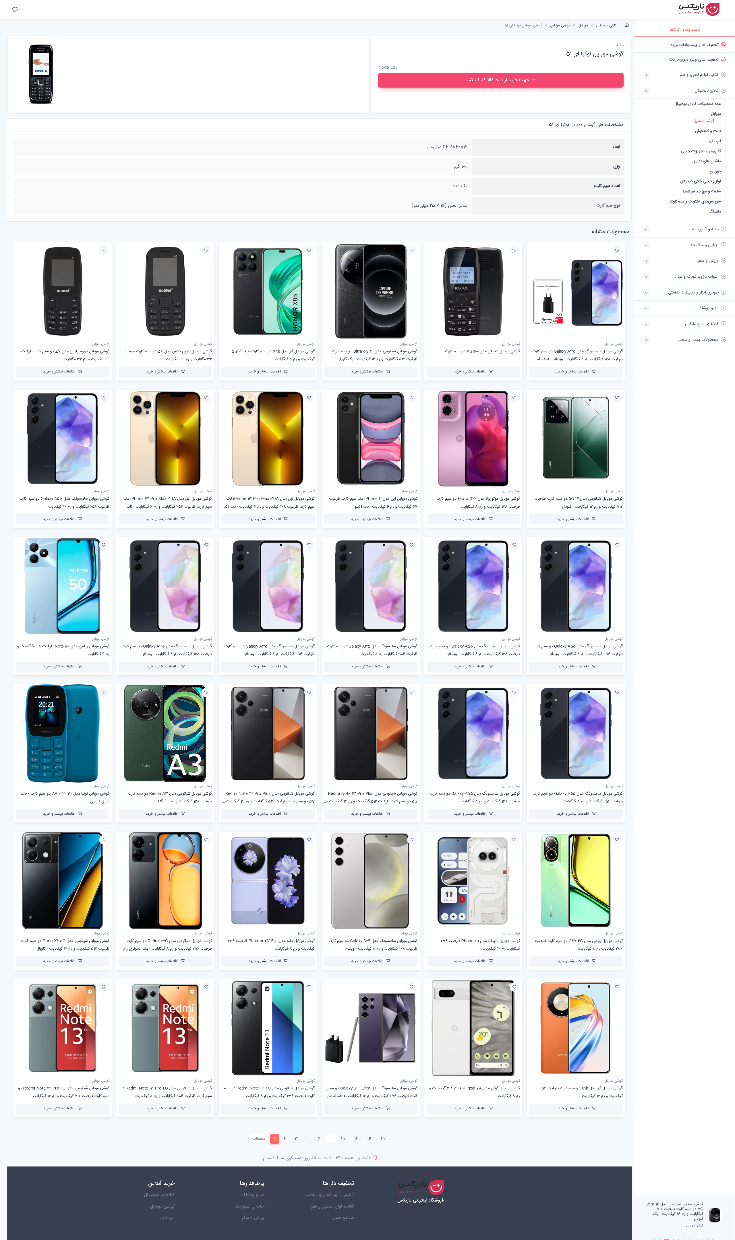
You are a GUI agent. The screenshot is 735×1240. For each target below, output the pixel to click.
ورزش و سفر (253, 1218)
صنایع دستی (342, 1218)
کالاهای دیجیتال (159, 1195)
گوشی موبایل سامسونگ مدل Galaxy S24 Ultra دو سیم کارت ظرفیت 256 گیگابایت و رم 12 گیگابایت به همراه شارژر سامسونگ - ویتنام (370, 1096)
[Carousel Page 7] (688, 1235)
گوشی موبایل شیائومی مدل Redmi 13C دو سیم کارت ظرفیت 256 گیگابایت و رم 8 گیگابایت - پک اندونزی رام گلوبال (167, 949)
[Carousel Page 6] (683, 1235)
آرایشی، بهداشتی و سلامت (329, 1195)
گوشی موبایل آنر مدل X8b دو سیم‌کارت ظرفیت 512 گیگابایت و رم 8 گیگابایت (675, 1209)
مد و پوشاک (252, 1195)
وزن (616, 166)
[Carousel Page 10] (702, 1235)
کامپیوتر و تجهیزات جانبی (701, 151)
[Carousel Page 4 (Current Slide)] (671, 1235)
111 (356, 1138)
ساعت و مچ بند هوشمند (701, 191)
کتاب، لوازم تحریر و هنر (332, 1206)
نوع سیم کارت (608, 205)
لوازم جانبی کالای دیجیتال (700, 181)
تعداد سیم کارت (607, 186)
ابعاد (616, 146)
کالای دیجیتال (606, 25)
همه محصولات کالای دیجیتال (697, 104)
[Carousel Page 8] (693, 1235)
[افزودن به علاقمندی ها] (617, 250)
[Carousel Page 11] (707, 1235)
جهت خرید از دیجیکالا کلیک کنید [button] (497, 80)
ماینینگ (715, 211)
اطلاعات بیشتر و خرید (573, 371)
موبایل (716, 114)
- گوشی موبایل (705, 121)
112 (369, 1138)
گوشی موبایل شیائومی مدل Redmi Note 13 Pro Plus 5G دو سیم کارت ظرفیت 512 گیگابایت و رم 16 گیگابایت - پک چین (269, 801)
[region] (685, 616)
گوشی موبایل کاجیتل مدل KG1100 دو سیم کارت (482, 351)
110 (343, 1138)
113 (383, 1138)
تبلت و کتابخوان (708, 131)
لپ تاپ (715, 141)
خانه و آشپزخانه (249, 1206)
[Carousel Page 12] (712, 1235)
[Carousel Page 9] (698, 1235)
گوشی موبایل (560, 25)
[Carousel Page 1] (654, 1235)
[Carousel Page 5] (678, 1235)
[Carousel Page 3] (664, 1235)
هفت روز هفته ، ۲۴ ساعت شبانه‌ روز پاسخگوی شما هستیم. (316, 1158)
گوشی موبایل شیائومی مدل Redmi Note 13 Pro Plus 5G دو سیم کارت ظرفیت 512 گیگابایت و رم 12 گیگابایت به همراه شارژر (371, 801)
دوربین (715, 171)
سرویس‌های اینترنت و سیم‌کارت (695, 201)
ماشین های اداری (707, 161)
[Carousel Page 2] (659, 1235)
